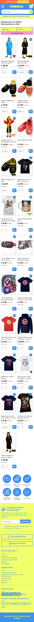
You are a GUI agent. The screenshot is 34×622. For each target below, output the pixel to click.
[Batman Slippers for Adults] (9, 87)
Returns (4, 562)
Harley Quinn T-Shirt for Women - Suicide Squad (24, 377)
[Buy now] (14, 72)
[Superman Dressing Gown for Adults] (9, 47)
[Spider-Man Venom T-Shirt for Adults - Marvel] (25, 166)
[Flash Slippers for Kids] (25, 126)
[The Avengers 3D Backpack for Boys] (9, 284)
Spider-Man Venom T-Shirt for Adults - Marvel (24, 180)
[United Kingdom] (3, 594)
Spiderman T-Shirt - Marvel (7, 377)
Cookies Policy (6, 578)
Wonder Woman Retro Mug (24, 220)
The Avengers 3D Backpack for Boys (7, 298)
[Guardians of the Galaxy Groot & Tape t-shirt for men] (9, 205)
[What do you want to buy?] (2, 6)
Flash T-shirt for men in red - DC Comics (8, 338)
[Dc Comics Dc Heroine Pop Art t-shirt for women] (25, 402)
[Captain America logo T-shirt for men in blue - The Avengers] (25, 284)
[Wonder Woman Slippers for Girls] (25, 87)
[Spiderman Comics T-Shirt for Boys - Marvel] (9, 402)
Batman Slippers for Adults (7, 101)
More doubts (5, 564)
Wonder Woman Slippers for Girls (22, 101)
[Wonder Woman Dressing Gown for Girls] (9, 126)
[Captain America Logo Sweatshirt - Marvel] (25, 324)
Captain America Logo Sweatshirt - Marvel (24, 338)
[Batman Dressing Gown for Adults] (9, 442)
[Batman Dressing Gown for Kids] (25, 47)
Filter (7, 29)
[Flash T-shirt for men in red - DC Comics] (9, 324)
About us (4, 582)
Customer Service (18, 537)
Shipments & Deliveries (9, 560)
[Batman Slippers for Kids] (9, 166)
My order (4, 556)
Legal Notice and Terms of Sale (12, 575)
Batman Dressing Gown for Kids (23, 62)
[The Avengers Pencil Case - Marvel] (9, 245)
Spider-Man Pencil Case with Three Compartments (23, 259)
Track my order (18, 543)
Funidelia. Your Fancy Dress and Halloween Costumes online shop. (16, 6)
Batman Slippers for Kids (7, 180)
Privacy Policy (6, 576)
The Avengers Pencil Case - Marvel (8, 259)
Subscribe (25, 521)
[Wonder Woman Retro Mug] (25, 205)
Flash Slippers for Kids (24, 140)
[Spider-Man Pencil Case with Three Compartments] (25, 245)
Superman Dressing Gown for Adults (7, 62)
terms (11, 528)
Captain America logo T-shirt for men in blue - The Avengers (25, 298)
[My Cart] (31, 6)
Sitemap (4, 581)
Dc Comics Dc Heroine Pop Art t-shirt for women (24, 417)
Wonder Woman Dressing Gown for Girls (9, 141)
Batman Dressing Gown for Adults (7, 456)
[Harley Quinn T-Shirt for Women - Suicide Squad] (25, 363)
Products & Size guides (9, 558)
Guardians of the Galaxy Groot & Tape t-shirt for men (8, 220)
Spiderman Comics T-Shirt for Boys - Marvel (8, 417)
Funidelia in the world (8, 573)
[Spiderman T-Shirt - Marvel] (9, 363)
